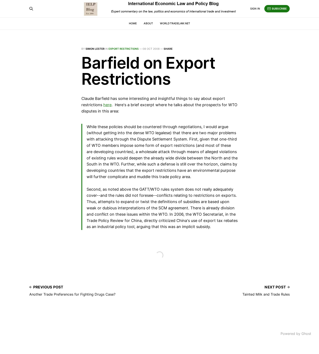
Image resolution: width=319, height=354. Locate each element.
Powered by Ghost (296, 333)
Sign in (255, 8)
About (148, 23)
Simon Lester (95, 48)
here (107, 105)
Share (168, 48)
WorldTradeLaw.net (175, 23)
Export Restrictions (124, 48)
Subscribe (279, 8)
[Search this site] (31, 8)
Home (133, 23)
